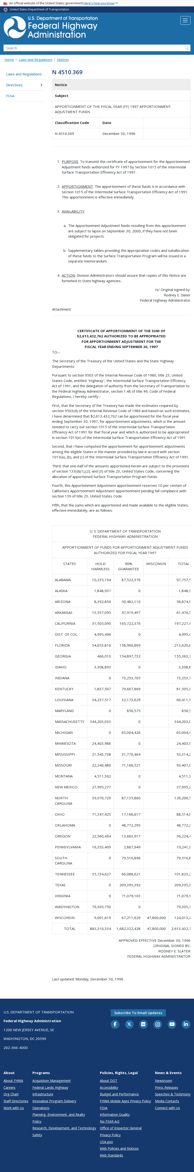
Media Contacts (167, 1101)
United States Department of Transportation (39, 9)
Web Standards (111, 1155)
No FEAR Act (109, 1121)
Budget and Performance (119, 1094)
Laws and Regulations (35, 59)
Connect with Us (167, 1108)
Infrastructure (42, 1094)
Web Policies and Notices (119, 1148)
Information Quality (115, 1114)
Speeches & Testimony (172, 1094)
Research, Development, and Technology (64, 1128)
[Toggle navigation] (185, 20)
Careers (9, 1087)
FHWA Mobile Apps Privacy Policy (125, 1101)
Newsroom (163, 1080)
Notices (63, 59)
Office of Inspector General (120, 1128)
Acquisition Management (51, 1080)
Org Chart (11, 1094)
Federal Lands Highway (50, 1087)
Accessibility (109, 1087)
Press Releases (166, 1087)
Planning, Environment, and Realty (58, 1114)
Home (9, 59)
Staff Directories (16, 1101)
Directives (14, 85)
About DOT (108, 1080)
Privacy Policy (110, 1135)
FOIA (10, 95)
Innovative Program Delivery (54, 1101)
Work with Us (14, 1108)
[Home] (51, 28)
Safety (37, 1135)
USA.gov (106, 1142)
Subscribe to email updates (138, 1012)
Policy (36, 1121)
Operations (40, 1108)
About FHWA (13, 1080)
